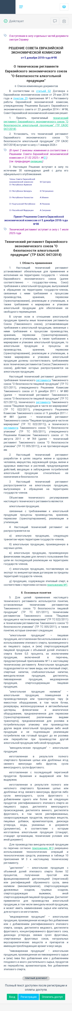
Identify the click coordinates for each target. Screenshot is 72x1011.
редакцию (36, 161)
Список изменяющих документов (37, 86)
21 (45, 157)
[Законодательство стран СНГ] (8, 7)
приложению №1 (57, 584)
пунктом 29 (20, 98)
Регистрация (29, 996)
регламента (43, 380)
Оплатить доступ (52, 996)
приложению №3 (43, 848)
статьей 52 (43, 91)
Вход (12, 996)
